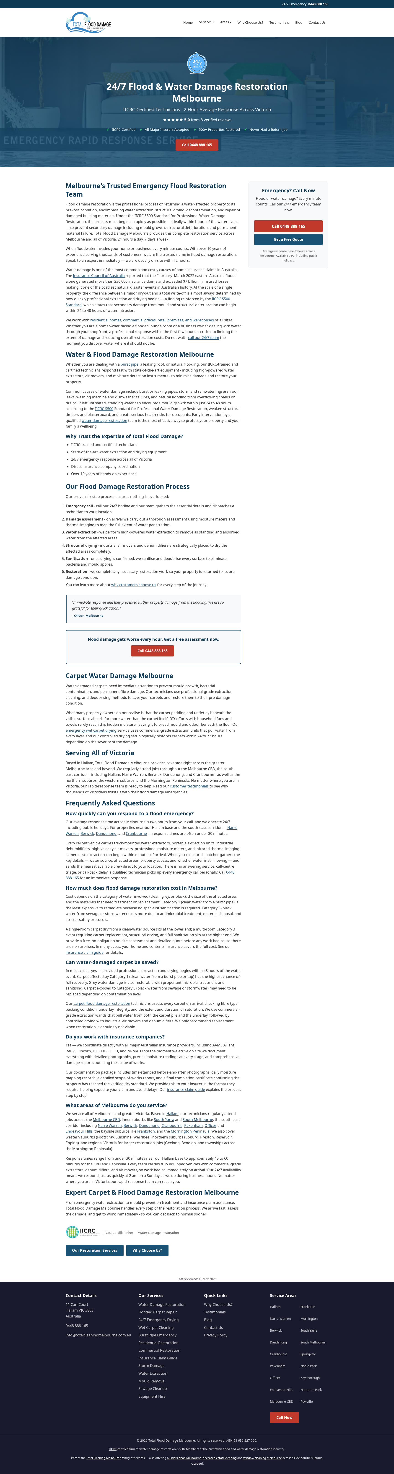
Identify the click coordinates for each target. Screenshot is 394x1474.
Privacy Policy (215, 1335)
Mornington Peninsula (190, 1131)
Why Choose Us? (250, 22)
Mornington (309, 1318)
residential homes (105, 320)
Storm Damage (151, 1365)
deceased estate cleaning (220, 1458)
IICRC (113, 1449)
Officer (210, 1125)
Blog (298, 22)
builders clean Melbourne (184, 1458)
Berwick (87, 833)
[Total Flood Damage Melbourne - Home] (88, 22)
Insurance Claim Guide (157, 1358)
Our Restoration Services (94, 1250)
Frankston (146, 1131)
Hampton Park (311, 1389)
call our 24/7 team (203, 337)
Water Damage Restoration (162, 1304)
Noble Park (309, 1366)
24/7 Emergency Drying (158, 1319)
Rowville (307, 1401)
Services (206, 22)
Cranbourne (136, 833)
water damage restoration (104, 420)
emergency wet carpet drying (91, 730)
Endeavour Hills (79, 1131)
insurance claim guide (85, 952)
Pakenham (193, 1125)
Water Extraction (152, 1373)
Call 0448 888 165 (197, 144)
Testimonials (279, 22)
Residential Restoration (158, 1342)
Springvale (308, 1354)
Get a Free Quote (288, 239)
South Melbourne (198, 1119)
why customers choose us (133, 584)
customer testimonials (189, 786)
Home (188, 22)
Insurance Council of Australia (99, 275)
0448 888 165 (318, 4)
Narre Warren (110, 1125)
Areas (225, 22)
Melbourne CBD (106, 1119)
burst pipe (129, 364)
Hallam (172, 1113)
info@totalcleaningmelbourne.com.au (98, 1335)
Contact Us (317, 22)
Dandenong (106, 833)
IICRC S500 (104, 408)
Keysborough (310, 1378)
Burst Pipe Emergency (157, 1335)
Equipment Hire (152, 1396)
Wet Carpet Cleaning (156, 1327)
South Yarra (164, 1119)
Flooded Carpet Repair (157, 1312)
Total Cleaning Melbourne (103, 1458)
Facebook (197, 1463)
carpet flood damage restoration (101, 1003)
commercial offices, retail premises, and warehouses (168, 320)
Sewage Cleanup (152, 1388)
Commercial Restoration (159, 1350)
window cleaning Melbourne (262, 1458)
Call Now (284, 1417)
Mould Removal (151, 1381)
